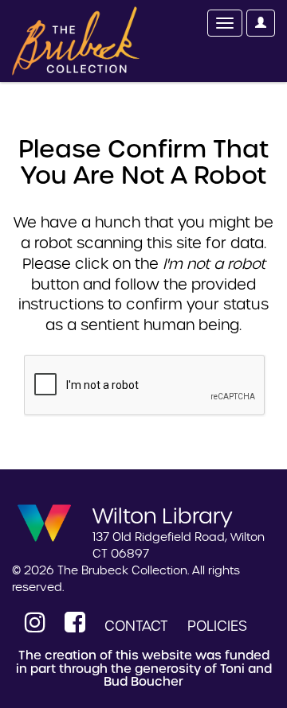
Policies (217, 626)
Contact (136, 626)
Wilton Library (162, 515)
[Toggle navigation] (224, 23)
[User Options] (260, 23)
